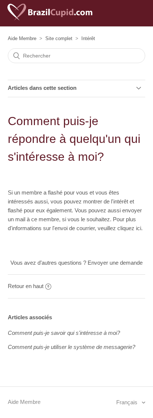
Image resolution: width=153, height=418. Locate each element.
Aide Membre (22, 38)
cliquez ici (129, 228)
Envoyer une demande (115, 262)
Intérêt (88, 38)
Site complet (58, 38)
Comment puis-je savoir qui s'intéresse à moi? (64, 333)
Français (127, 402)
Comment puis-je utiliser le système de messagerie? (71, 347)
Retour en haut (25, 286)
